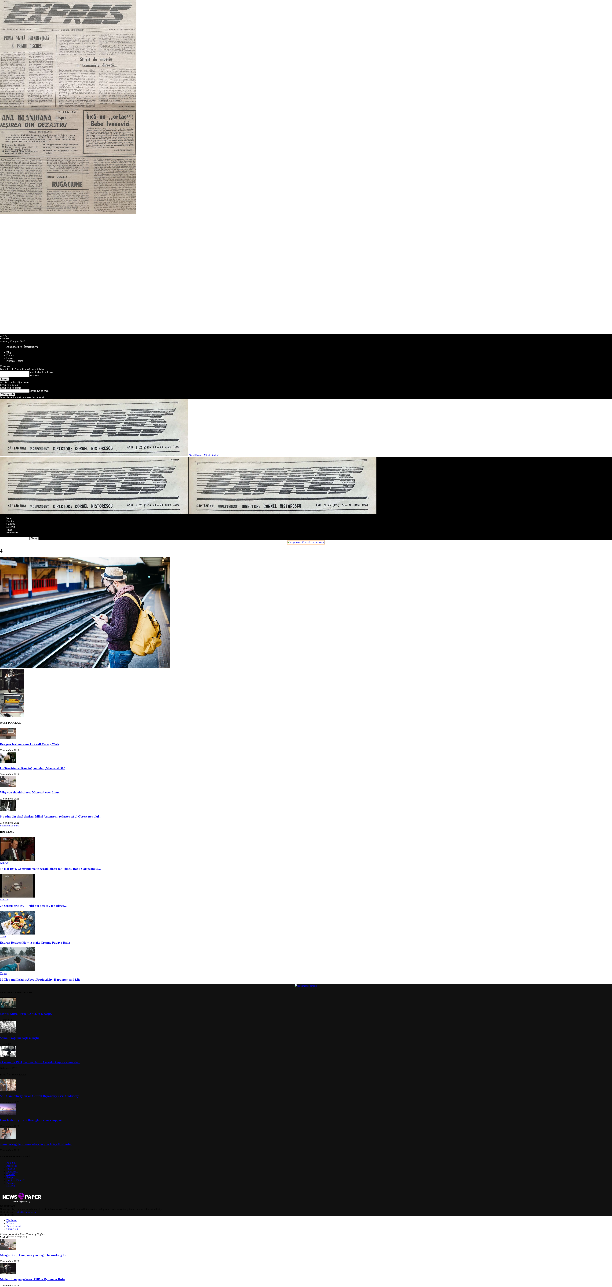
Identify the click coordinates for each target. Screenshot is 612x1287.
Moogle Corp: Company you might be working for (33, 1255)
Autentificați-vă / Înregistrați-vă (22, 346)
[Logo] (94, 512)
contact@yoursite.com (26, 1212)
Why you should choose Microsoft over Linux (30, 792)
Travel (3, 936)
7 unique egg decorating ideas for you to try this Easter (36, 1144)
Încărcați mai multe (9, 825)
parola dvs (34, 375)
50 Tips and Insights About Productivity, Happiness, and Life (40, 979)
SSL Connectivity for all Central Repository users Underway (39, 1096)
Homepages (12, 532)
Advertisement (13, 1226)
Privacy (10, 1223)
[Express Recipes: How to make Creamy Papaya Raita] (17, 933)
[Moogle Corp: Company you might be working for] (8, 1249)
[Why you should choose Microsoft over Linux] (8, 786)
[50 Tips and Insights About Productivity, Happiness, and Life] (17, 970)
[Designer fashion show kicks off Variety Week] (8, 738)
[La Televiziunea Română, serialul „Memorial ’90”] (8, 762)
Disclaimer (11, 1220)
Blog (8, 352)
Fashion (10, 521)
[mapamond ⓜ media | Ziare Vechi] (306, 542)
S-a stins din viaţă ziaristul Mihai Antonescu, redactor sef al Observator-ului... (50, 816)
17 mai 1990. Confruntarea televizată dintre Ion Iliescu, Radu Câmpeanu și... (50, 868)
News (9, 518)
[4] (85, 667)
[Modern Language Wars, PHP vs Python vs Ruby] (8, 1273)
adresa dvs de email (39, 390)
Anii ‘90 (4, 862)
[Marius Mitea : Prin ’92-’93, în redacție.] (8, 1007)
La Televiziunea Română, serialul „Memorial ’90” (32, 768)
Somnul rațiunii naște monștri (19, 1038)
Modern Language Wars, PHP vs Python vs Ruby (32, 1279)
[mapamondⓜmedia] (306, 985)
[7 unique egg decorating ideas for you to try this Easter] (8, 1138)
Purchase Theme (14, 360)
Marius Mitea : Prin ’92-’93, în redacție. (26, 1014)
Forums (10, 355)
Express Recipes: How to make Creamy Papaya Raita (35, 942)
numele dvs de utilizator (41, 372)
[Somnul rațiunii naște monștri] (8, 1031)
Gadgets (10, 524)
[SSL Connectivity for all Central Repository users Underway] (8, 1089)
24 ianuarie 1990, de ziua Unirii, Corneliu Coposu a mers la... (40, 1062)
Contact (10, 358)
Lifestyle (10, 526)
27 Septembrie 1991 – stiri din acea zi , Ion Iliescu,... (33, 905)
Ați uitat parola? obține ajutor (14, 382)
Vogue (3, 973)
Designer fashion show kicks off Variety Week (29, 744)
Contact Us (12, 1229)
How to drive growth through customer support (31, 1120)
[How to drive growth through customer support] (8, 1113)
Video (9, 529)
